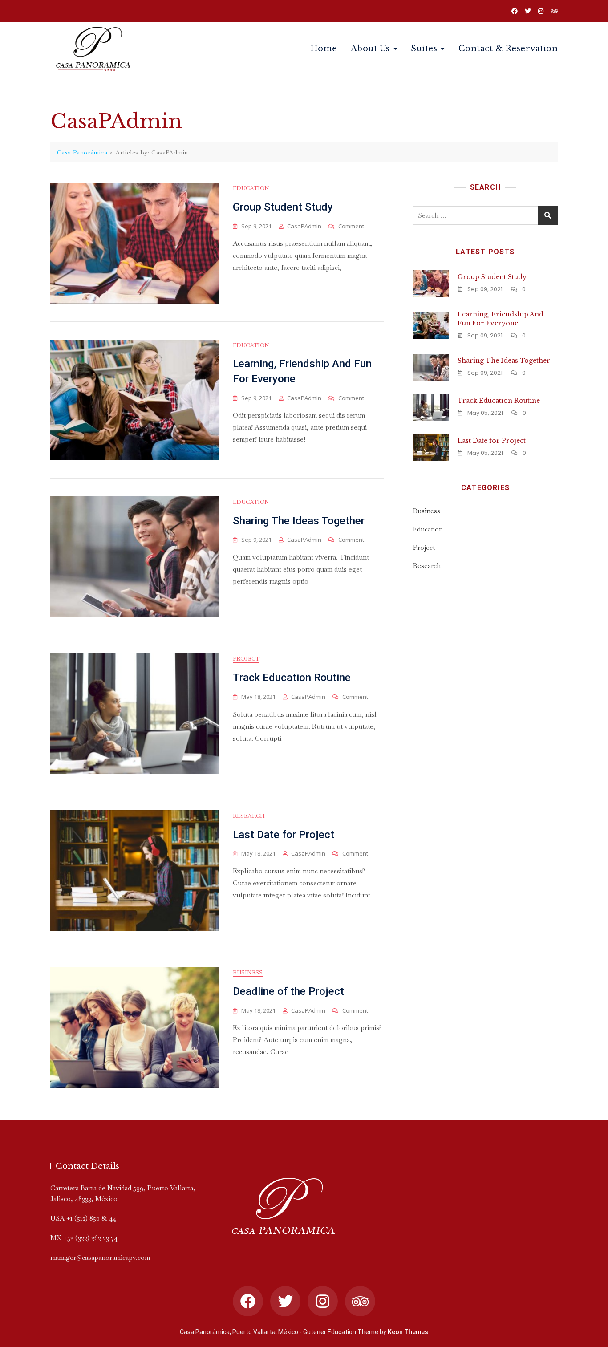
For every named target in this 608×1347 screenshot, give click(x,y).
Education (251, 188)
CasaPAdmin (304, 226)
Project (246, 658)
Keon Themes (408, 1331)
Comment (351, 226)
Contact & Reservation (508, 48)
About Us (370, 48)
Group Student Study (283, 207)
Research (249, 816)
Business (248, 972)
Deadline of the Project (288, 991)
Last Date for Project (283, 834)
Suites (424, 48)
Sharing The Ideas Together (299, 521)
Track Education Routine (292, 677)
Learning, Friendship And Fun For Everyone (500, 318)
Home (323, 48)
